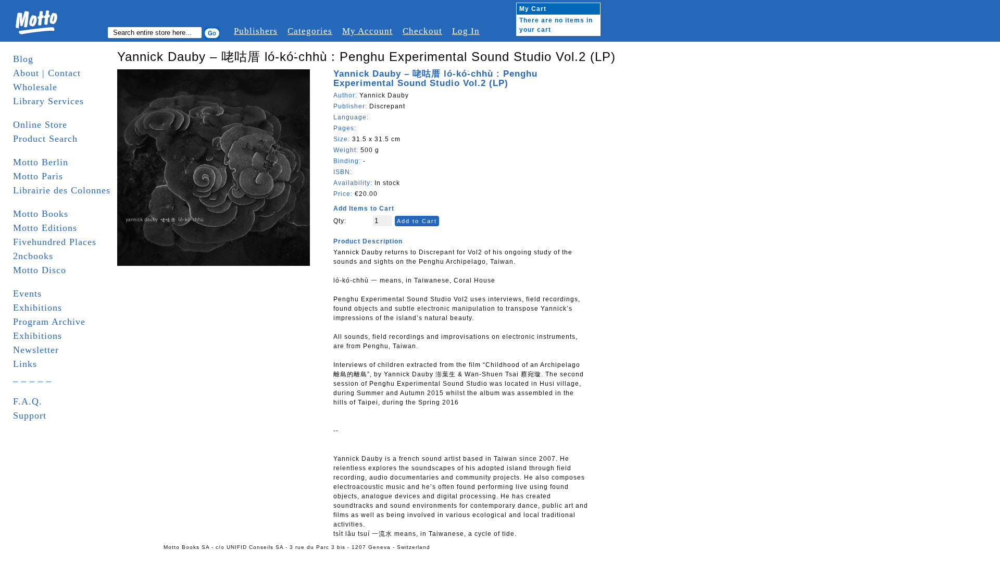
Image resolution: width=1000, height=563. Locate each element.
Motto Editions (45, 228)
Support (29, 415)
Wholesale (35, 87)
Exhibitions (37, 307)
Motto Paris (38, 176)
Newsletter (36, 350)
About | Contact (47, 73)
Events (27, 293)
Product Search (45, 138)
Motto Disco (39, 270)
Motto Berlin (40, 162)
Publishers (256, 31)
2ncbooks (33, 256)
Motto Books (40, 214)
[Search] (212, 33)
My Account (367, 31)
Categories (310, 31)
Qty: (339, 221)
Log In (466, 31)
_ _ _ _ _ (32, 378)
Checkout (422, 31)
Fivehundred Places (54, 242)
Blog (23, 59)
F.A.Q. (27, 401)
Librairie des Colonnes (61, 190)
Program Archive (49, 321)
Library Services (48, 101)
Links (25, 364)
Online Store (40, 124)
